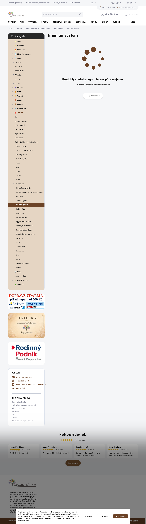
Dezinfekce (19, 129)
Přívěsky (18, 75)
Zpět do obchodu (94, 96)
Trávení (18, 243)
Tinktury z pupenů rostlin (24, 150)
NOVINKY (20, 46)
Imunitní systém (22, 205)
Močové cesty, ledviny (23, 188)
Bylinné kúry (20, 184)
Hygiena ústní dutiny (23, 222)
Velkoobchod (75, 3)
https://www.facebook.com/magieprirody (31, 384)
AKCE (19, 41)
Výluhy (18, 171)
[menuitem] (13, 22)
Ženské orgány (21, 201)
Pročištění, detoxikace (24, 230)
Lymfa (18, 268)
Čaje (16, 117)
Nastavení (88, 516)
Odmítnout (104, 516)
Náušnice (18, 67)
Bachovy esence (20, 121)
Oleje (17, 167)
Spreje (18, 180)
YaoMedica (19, 138)
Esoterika (20, 87)
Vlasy (18, 259)
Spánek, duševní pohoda (24, 226)
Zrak (17, 255)
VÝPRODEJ (21, 50)
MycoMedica (19, 134)
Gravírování (21, 108)
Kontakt (14, 418)
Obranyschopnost (22, 263)
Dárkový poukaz (20, 276)
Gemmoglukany (21, 155)
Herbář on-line (22, 280)
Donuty (17, 83)
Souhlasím (121, 516)
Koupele (18, 175)
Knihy (19, 272)
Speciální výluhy (21, 159)
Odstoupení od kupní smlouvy (22, 421)
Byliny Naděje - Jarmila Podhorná (26, 142)
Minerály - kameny (24, 54)
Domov (19, 100)
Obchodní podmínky (15, 3)
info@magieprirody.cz (24, 377)
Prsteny (18, 79)
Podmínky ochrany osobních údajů (38, 3)
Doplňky (20, 104)
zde (27, 520)
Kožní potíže (20, 209)
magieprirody (21, 388)
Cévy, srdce (20, 213)
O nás (14, 415)
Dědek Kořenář (20, 125)
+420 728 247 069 (22, 381)
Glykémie (19, 238)
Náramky (18, 62)
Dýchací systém (21, 217)
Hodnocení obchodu (73, 434)
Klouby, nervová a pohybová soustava (29, 192)
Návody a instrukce (60, 3)
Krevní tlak (20, 251)
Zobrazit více (73, 463)
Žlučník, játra (20, 247)
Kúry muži (19, 196)
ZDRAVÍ (20, 113)
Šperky (19, 58)
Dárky (19, 92)
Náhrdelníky (19, 71)
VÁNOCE (20, 284)
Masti (18, 163)
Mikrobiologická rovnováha (25, 234)
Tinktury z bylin (21, 146)
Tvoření (20, 96)
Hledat (80, 14)
